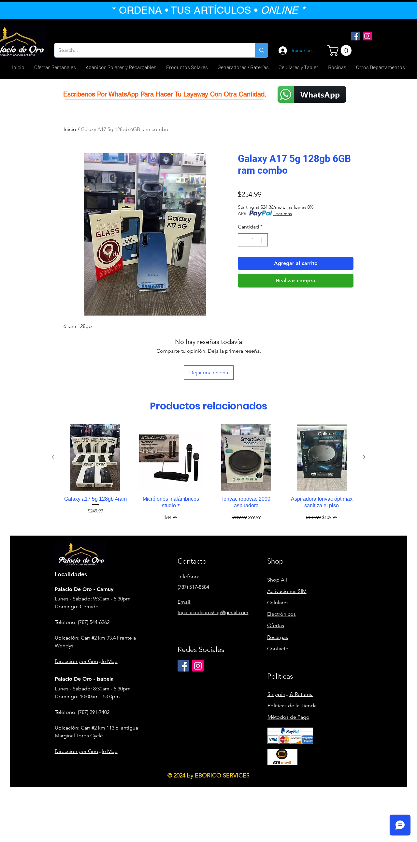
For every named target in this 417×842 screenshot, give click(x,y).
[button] (340, 50)
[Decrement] (243, 240)
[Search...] (261, 50)
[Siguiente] (364, 457)
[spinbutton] (253, 240)
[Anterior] (53, 457)
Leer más (282, 213)
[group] (208, 472)
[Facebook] (355, 36)
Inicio (70, 129)
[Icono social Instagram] (367, 36)
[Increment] (262, 240)
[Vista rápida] (95, 457)
